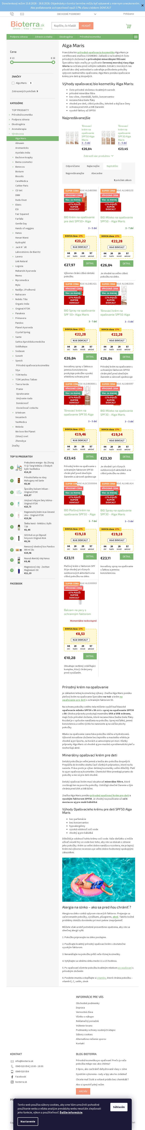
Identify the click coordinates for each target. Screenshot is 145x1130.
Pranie (18, 389)
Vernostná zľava (83, 1012)
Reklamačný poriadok (86, 1021)
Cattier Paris (20, 186)
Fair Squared (20, 214)
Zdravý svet (20, 436)
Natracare (19, 294)
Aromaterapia (17, 129)
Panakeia (18, 313)
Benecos (18, 167)
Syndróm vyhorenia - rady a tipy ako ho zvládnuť (100, 1074)
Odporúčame (71, 166)
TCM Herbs (20, 375)
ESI (15, 209)
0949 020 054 (20, 1071)
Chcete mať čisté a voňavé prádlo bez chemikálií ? (101, 1079)
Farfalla (18, 219)
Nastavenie (26, 1121)
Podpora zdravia (19, 119)
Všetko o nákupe (83, 1017)
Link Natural (20, 261)
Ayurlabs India (21, 153)
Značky (14, 446)
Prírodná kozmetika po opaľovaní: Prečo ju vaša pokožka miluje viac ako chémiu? (100, 1062)
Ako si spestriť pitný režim (89, 1084)
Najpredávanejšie (73, 173)
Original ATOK (21, 308)
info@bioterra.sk (23, 1061)
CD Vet (17, 190)
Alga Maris (22, 83)
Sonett (17, 356)
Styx (16, 370)
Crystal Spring (21, 332)
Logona (18, 266)
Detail (88, 263)
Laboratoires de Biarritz (26, 252)
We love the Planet (24, 431)
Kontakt (79, 1043)
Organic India (21, 304)
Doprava (79, 1008)
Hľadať (84, 25)
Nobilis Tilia (20, 299)
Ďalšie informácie (70, 1112)
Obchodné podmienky (67, 14)
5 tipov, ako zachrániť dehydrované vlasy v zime (100, 1069)
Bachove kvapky (22, 157)
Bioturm (18, 171)
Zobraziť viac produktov (95, 155)
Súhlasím (118, 1107)
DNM (16, 195)
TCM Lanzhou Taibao (25, 379)
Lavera (17, 256)
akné (114, 917)
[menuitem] (17, 37)
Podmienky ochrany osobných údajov (94, 1030)
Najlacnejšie (92, 166)
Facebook (19, 1076)
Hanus (17, 233)
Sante (17, 337)
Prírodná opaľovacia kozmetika (31, 365)
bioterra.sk (20, 1082)
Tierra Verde (20, 384)
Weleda (18, 427)
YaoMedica (19, 422)
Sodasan (18, 351)
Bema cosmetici (22, 162)
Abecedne (95, 173)
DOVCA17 (79, 247)
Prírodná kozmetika (20, 115)
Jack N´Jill (19, 247)
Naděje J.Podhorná (24, 290)
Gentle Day (19, 223)
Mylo (16, 285)
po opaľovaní (123, 968)
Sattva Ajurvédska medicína (28, 342)
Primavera (19, 318)
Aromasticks (20, 148)
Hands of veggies (23, 228)
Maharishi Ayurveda (24, 271)
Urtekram (19, 413)
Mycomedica (20, 280)
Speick (17, 360)
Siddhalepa (20, 346)
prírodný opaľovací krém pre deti (108, 795)
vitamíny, (100, 978)
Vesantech (19, 417)
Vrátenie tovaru (83, 1026)
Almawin (18, 143)
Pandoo (18, 323)
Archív (82, 1091)
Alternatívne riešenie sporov (90, 1039)
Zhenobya (19, 441)
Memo (17, 275)
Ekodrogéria (17, 124)
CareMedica (20, 181)
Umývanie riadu (23, 398)
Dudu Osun (19, 200)
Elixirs (17, 205)
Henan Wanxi (20, 238)
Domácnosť (21, 403)
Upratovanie (21, 394)
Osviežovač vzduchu (26, 408)
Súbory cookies (83, 1034)
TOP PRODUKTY (18, 110)
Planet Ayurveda (22, 327)
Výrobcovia (16, 134)
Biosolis (18, 176)
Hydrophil (19, 242)
